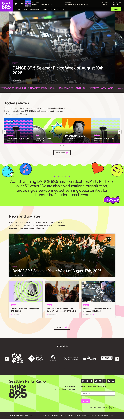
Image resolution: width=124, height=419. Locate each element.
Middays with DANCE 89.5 (104, 138)
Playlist (104, 4)
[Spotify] (109, 381)
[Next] (115, 47)
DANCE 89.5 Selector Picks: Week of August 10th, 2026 (97, 310)
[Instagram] (83, 381)
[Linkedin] (100, 381)
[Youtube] (113, 381)
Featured (15, 68)
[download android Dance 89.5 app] (118, 4)
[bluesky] (96, 381)
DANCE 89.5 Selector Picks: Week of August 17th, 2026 (57, 271)
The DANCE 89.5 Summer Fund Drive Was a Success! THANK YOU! (61, 310)
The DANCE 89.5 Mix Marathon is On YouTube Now (60, 72)
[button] (13, 80)
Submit (85, 402)
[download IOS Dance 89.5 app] (114, 4)
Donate (116, 9)
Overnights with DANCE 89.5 (18, 138)
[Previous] (9, 47)
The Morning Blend (43, 138)
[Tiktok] (104, 381)
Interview (13, 305)
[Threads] (87, 381)
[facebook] (91, 381)
